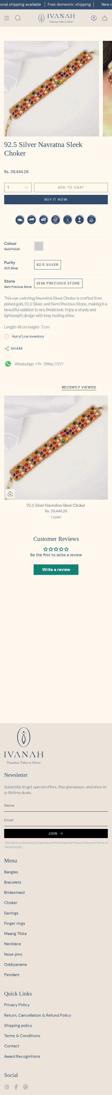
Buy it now (56, 199)
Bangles (11, 872)
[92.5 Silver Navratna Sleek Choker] (56, 447)
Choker (10, 902)
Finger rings (14, 923)
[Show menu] (7, 18)
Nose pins (13, 954)
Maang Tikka (15, 933)
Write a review (56, 569)
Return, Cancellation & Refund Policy (37, 1015)
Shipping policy (18, 1025)
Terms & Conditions (22, 1035)
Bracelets (12, 882)
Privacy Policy (81, 843)
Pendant (12, 974)
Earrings (11, 913)
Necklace (12, 944)
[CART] (104, 18)
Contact (11, 1046)
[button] (18, 18)
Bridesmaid (14, 892)
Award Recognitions (22, 1056)
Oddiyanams (15, 964)
